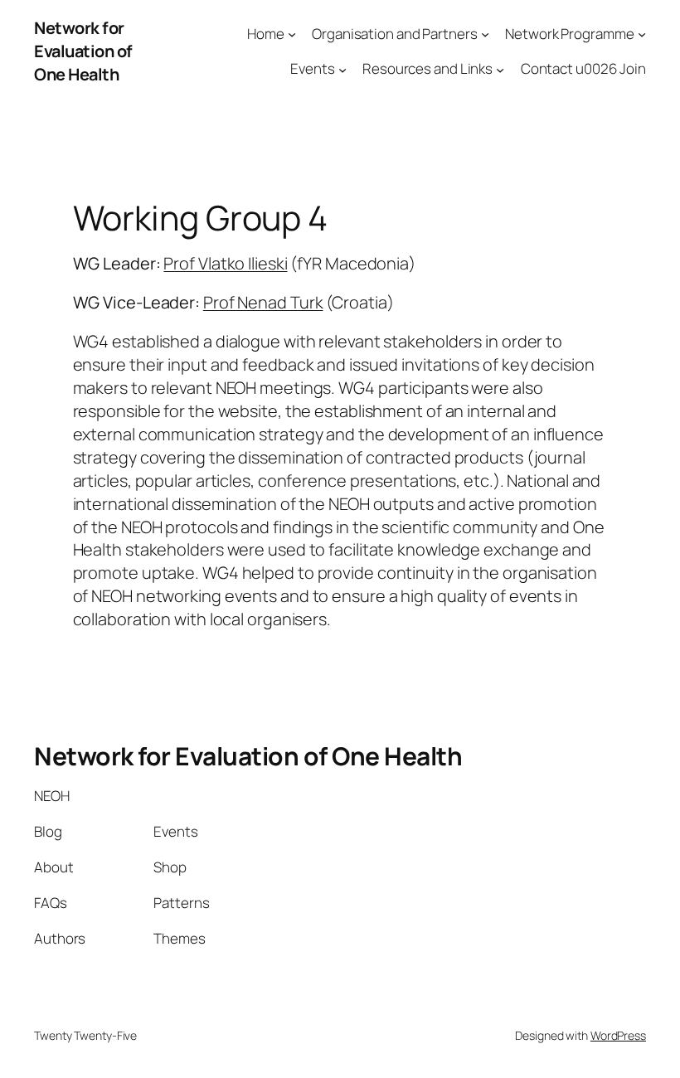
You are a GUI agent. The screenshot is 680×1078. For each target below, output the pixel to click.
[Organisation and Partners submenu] (485, 33)
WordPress (618, 1035)
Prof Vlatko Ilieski (225, 263)
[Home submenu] (292, 33)
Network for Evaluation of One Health (83, 51)
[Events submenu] (342, 69)
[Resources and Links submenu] (500, 69)
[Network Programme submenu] (642, 33)
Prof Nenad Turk (263, 302)
